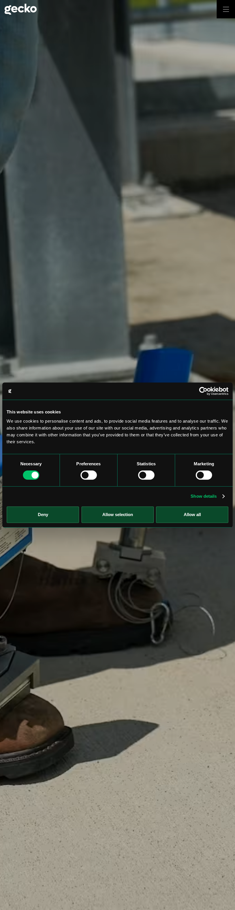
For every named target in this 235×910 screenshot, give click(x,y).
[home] (108, 9)
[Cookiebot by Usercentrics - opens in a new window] (203, 391)
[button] (226, 9)
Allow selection (117, 514)
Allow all (192, 514)
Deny (43, 514)
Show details (204, 496)
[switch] (89, 475)
